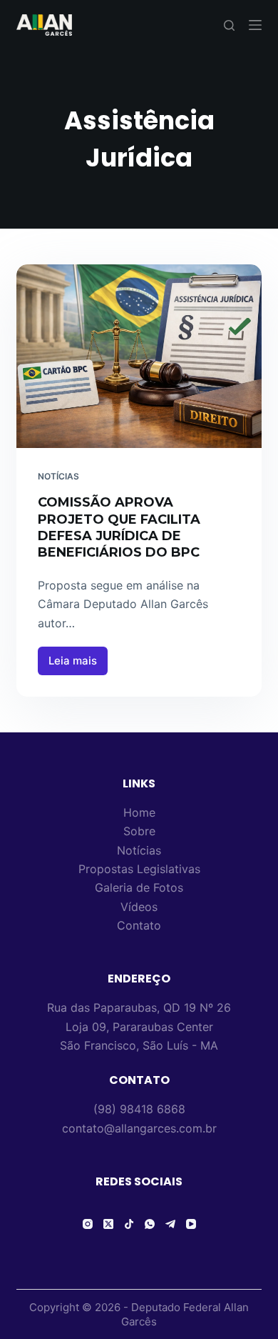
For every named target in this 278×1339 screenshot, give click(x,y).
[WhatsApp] (150, 1224)
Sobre (139, 831)
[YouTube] (191, 1224)
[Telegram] (170, 1224)
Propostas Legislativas (139, 869)
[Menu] (255, 25)
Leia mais (78, 657)
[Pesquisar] (229, 25)
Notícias (58, 476)
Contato (139, 925)
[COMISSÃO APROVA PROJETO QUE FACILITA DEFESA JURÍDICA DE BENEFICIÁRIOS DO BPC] (138, 356)
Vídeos (139, 907)
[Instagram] (88, 1224)
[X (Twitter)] (108, 1224)
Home (139, 812)
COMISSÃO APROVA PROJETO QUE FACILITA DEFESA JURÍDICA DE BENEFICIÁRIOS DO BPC (119, 527)
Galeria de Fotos (139, 887)
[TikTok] (129, 1224)
